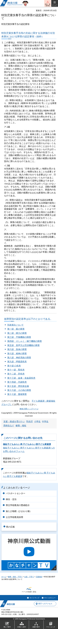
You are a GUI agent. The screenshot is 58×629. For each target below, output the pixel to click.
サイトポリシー (50, 598)
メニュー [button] (54, 5)
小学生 (37, 421)
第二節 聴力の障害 (17, 333)
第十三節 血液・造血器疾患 (21, 378)
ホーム (3, 577)
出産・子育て (29, 577)
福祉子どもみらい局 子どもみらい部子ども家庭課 (27, 444)
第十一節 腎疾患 (16, 370)
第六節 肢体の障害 (17, 349)
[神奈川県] (7, 603)
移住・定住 (11, 499)
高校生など (8, 425)
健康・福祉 (21, 425)
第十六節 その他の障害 (19, 390)
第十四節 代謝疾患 (17, 382)
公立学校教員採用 (14, 517)
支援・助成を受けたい (14, 421)
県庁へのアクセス (45, 604)
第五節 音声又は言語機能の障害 (23, 345)
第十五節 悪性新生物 (18, 386)
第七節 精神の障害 (17, 353)
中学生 (45, 421)
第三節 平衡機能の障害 (19, 337)
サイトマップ (34, 598)
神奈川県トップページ (29, 409)
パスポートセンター (15, 493)
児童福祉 (39, 577)
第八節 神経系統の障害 (19, 357)
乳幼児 (29, 421)
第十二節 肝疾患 (16, 374)
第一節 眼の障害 (16, 329)
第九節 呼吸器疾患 (17, 361)
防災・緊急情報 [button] (47, 4)
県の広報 (10, 527)
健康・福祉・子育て (15, 577)
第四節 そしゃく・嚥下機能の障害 (24, 341)
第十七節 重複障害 (17, 394)
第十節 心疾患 (14, 366)
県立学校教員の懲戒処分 (18, 505)
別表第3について (15, 325)
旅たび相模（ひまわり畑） (19, 511)
